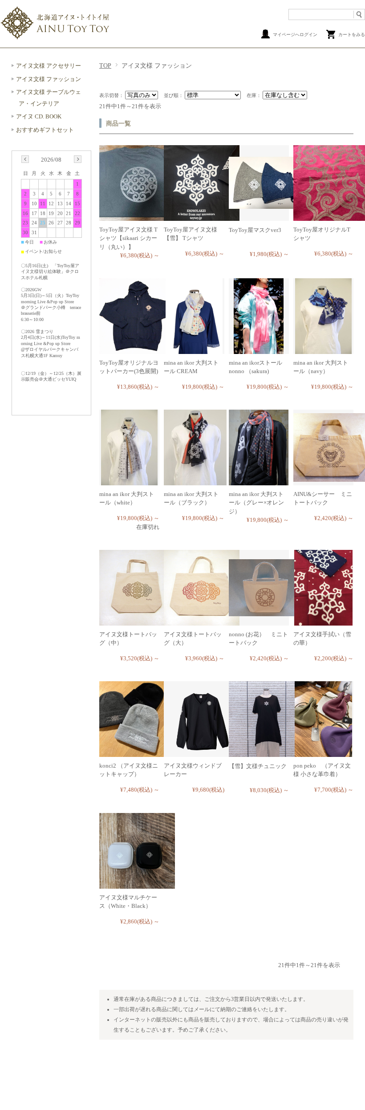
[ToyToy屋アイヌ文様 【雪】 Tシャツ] (201, 216)
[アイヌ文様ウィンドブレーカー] (201, 752)
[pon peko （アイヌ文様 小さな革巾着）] (323, 752)
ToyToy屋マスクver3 (255, 230)
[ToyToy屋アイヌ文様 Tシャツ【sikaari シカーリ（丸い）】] (137, 216)
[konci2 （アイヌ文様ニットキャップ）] (131, 752)
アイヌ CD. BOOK (38, 116)
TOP (105, 65)
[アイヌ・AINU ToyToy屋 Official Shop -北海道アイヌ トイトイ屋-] (55, 38)
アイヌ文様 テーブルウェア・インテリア (48, 98)
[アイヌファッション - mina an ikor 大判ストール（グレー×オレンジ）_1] (258, 480)
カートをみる (351, 34)
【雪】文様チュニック (258, 766)
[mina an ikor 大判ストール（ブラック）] (195, 480)
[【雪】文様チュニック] (266, 752)
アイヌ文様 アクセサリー (48, 65)
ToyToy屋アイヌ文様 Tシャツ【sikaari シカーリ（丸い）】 (128, 238)
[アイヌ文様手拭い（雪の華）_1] (323, 621)
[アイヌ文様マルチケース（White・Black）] (137, 884)
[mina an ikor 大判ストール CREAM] (194, 349)
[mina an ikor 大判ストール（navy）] (323, 349)
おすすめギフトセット (45, 129)
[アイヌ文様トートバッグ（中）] (137, 621)
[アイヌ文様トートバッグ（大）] (201, 621)
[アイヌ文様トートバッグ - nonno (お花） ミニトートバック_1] (266, 611)
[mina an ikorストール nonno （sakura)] (259, 349)
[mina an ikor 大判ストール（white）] (129, 480)
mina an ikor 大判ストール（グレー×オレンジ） (256, 503)
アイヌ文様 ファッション (48, 79)
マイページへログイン (295, 34)
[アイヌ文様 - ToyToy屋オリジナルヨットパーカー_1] (137, 349)
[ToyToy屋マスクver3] (266, 204)
